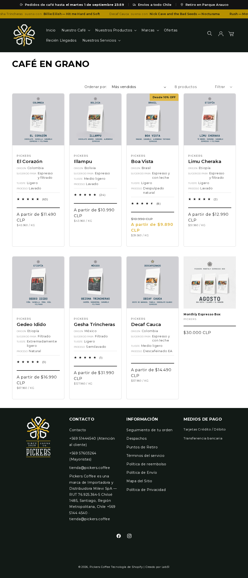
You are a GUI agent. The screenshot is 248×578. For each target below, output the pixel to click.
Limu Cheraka (204, 161)
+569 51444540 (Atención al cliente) (92, 441)
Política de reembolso (146, 464)
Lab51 (166, 567)
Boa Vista (142, 161)
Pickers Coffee (100, 567)
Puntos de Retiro (142, 447)
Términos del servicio (145, 455)
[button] (75, 30)
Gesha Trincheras (94, 324)
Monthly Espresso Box (202, 314)
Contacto (77, 430)
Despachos (136, 438)
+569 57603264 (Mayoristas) (82, 456)
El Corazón (29, 161)
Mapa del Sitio (139, 481)
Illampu (83, 161)
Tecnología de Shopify (127, 567)
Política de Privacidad (146, 490)
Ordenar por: (96, 87)
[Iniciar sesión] (221, 35)
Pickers (190, 319)
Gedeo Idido (31, 324)
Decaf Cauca (146, 324)
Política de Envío (141, 472)
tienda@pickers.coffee (89, 468)
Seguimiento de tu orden (149, 430)
